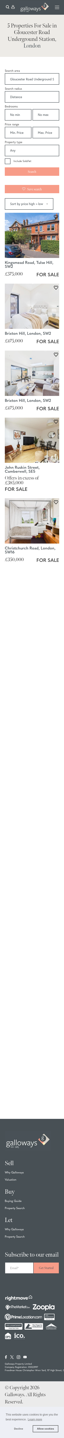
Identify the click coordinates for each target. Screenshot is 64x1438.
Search (32, 172)
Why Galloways (14, 1172)
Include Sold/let (22, 161)
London (32, 46)
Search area (12, 71)
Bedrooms (11, 106)
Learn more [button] (35, 1419)
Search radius (13, 89)
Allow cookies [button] (45, 1428)
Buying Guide (13, 1201)
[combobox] (32, 79)
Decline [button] (18, 1428)
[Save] (56, 217)
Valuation (10, 1179)
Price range (12, 124)
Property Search (15, 1208)
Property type (13, 142)
